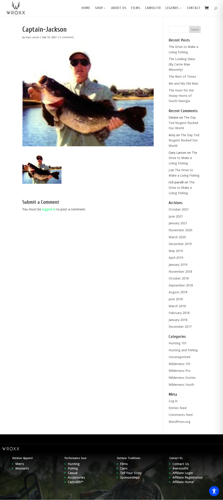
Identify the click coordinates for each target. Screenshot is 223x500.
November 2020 (180, 230)
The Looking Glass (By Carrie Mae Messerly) (182, 64)
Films (135, 8)
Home (86, 8)
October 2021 (179, 209)
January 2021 (178, 223)
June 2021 (176, 216)
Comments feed (181, 415)
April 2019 (176, 257)
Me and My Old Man (183, 83)
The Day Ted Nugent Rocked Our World (183, 122)
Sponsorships (130, 477)
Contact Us (180, 464)
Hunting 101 (178, 343)
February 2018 (179, 313)
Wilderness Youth (181, 384)
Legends (172, 8)
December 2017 (180, 326)
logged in (48, 209)
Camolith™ (75, 482)
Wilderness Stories (182, 377)
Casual (72, 473)
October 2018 (179, 278)
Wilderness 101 (180, 364)
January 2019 (178, 264)
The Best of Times (182, 76)
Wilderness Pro (179, 371)
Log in (173, 401)
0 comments (67, 37)
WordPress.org (179, 422)
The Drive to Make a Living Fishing (183, 157)
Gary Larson (32, 37)
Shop (99, 8)
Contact (194, 8)
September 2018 (181, 285)
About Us (118, 8)
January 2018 (178, 320)
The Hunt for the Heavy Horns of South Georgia (181, 95)
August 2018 (178, 292)
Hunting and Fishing (183, 350)
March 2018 (177, 306)
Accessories (76, 477)
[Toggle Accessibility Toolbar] (214, 491)
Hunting (74, 464)
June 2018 (176, 299)
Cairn (123, 468)
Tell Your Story (131, 473)
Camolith (153, 8)
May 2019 (176, 251)
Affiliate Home (183, 482)
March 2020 (177, 237)
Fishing (73, 468)
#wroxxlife (180, 468)
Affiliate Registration (187, 477)
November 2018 (180, 271)
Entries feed (177, 408)
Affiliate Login (183, 473)
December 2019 (180, 244)
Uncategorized (179, 357)
